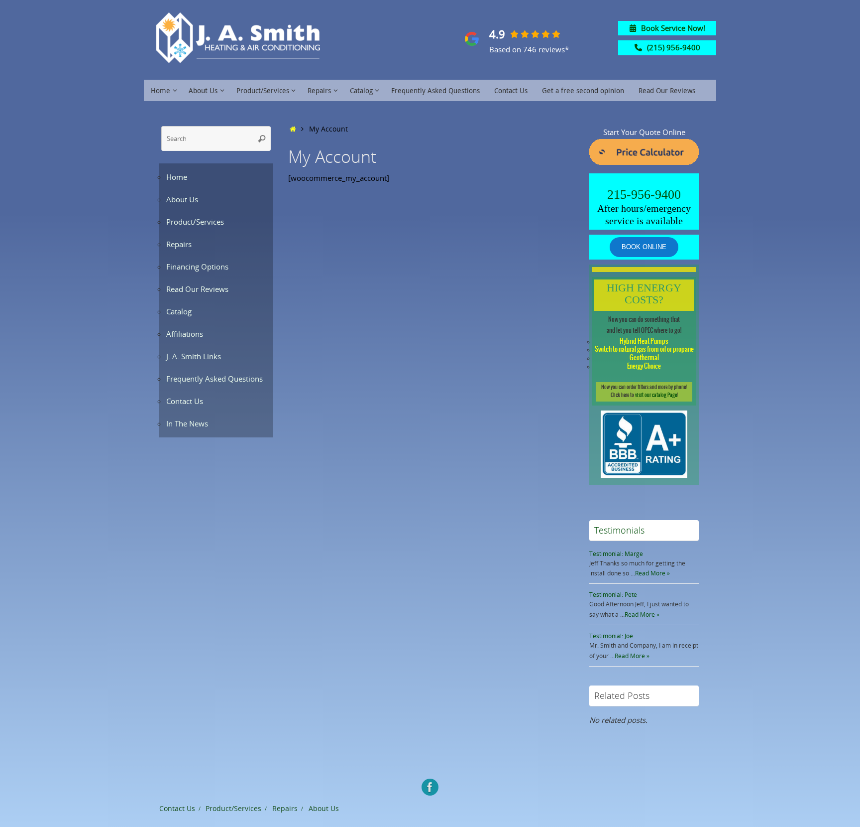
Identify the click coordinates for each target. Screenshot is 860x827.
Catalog (179, 311)
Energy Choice (644, 366)
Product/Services (195, 222)
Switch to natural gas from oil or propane (644, 349)
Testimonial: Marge (616, 554)
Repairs (179, 244)
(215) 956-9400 (673, 47)
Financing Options (197, 267)
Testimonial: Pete (613, 594)
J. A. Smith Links (193, 356)
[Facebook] (430, 787)
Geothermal (644, 358)
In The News (187, 423)
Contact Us (184, 401)
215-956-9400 (644, 194)
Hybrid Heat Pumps (644, 341)
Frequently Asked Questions (214, 379)
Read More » (652, 573)
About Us (182, 199)
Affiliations (184, 334)
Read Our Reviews (197, 289)
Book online (644, 247)
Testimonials (619, 530)
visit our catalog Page (656, 395)
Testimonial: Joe (611, 636)
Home (176, 177)
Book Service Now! (673, 28)
